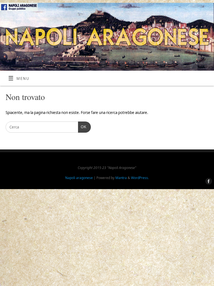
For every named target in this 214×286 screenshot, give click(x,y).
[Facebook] (207, 181)
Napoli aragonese (79, 177)
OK (82, 127)
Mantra (121, 177)
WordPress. (140, 177)
